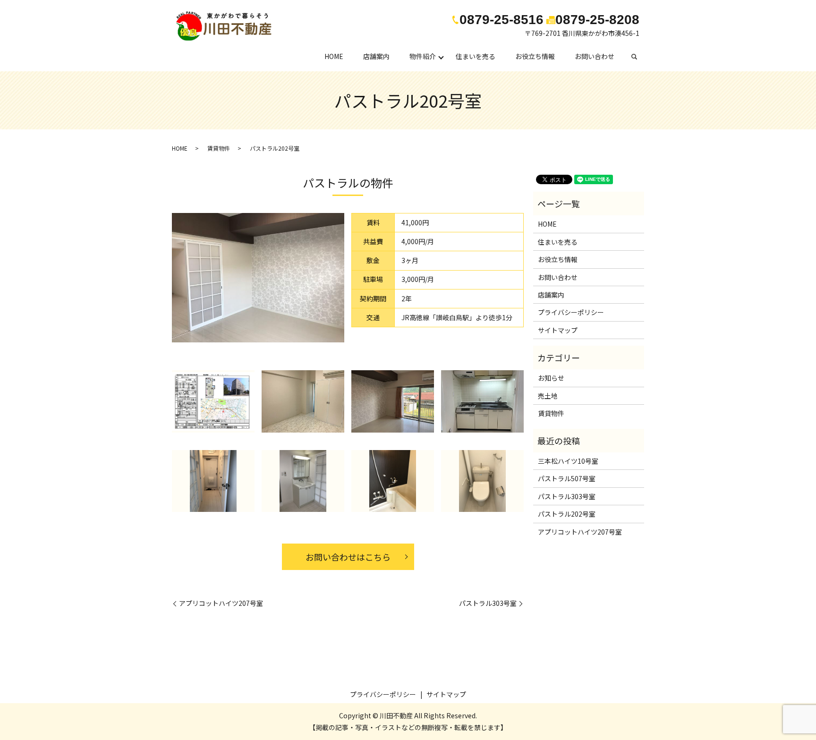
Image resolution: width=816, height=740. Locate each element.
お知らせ (551, 378)
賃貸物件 (218, 148)
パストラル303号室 (488, 603)
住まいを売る (475, 56)
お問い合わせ (594, 56)
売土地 (548, 395)
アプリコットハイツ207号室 (221, 603)
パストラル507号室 (566, 478)
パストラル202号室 (566, 514)
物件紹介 (422, 56)
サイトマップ (558, 330)
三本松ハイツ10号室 (568, 461)
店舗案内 (376, 56)
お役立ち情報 (535, 56)
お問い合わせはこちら (348, 557)
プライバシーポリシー (571, 312)
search (639, 56)
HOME (333, 56)
